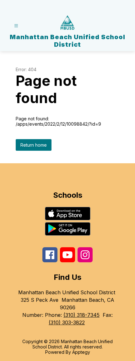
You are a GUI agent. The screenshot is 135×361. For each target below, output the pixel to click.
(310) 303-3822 (67, 322)
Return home (33, 145)
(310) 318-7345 (81, 315)
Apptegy (81, 352)
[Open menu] (16, 25)
